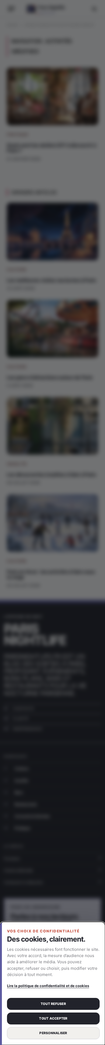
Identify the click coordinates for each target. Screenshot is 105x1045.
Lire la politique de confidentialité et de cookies (48, 986)
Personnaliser (53, 1033)
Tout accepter (53, 1018)
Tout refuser (53, 1004)
